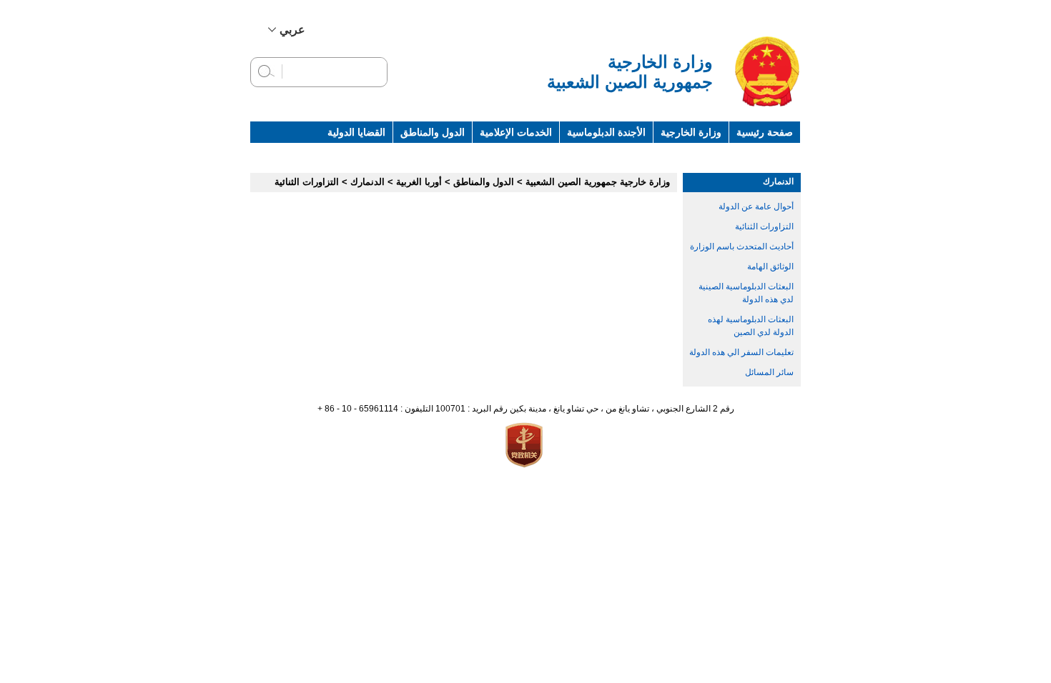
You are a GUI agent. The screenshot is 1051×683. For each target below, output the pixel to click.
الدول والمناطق (432, 132)
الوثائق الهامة (770, 266)
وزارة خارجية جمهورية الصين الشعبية (598, 181)
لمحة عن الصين (760, 153)
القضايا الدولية (356, 132)
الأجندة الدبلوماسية (606, 132)
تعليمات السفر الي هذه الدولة (741, 352)
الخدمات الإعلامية (516, 132)
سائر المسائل (769, 372)
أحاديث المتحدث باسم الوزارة (742, 246)
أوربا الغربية (419, 181)
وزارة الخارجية (691, 132)
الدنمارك (778, 181)
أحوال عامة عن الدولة (756, 206)
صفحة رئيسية (764, 132)
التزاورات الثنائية (764, 226)
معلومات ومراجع (678, 153)
